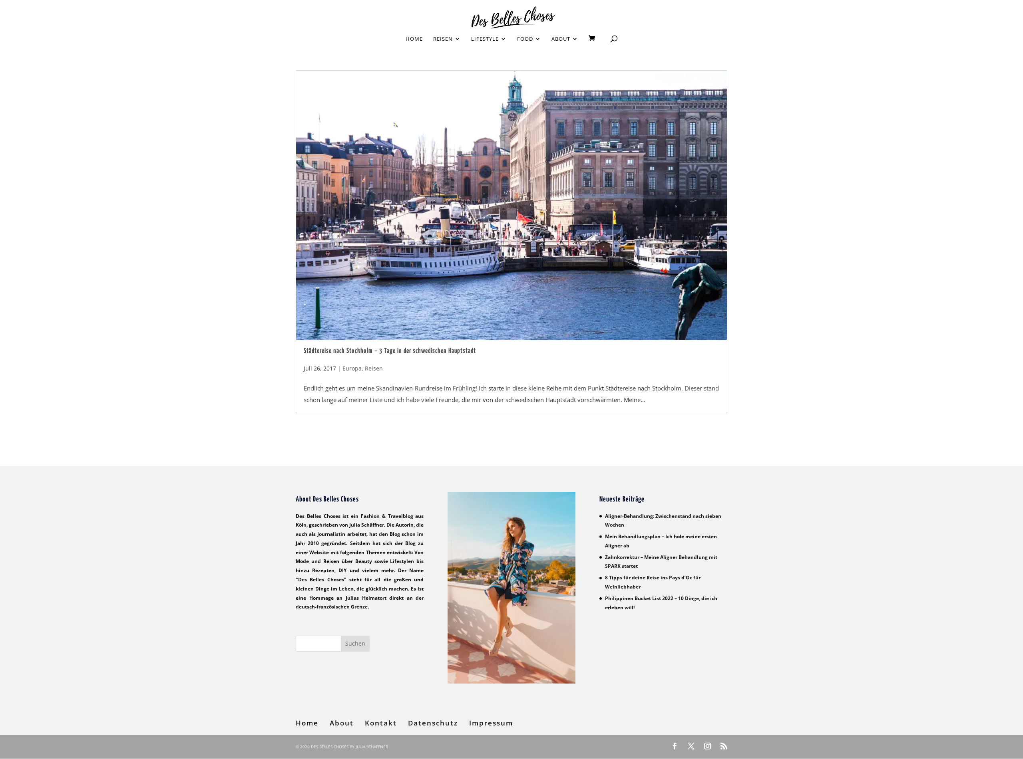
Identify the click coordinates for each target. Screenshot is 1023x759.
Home (414, 39)
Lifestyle (485, 39)
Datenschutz (433, 722)
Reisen (443, 39)
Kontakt (381, 722)
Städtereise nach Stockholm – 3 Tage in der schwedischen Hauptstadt (390, 351)
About (560, 39)
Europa (352, 368)
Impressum (491, 722)
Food (525, 39)
